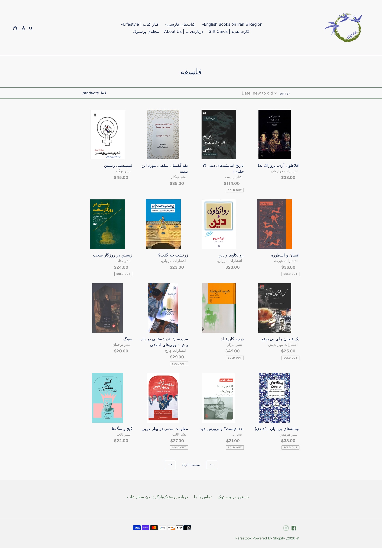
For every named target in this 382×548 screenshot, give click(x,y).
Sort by (285, 93)
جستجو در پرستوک (233, 496)
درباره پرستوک (175, 496)
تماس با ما (203, 496)
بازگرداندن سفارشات (145, 496)
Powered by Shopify (269, 538)
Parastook (243, 538)
